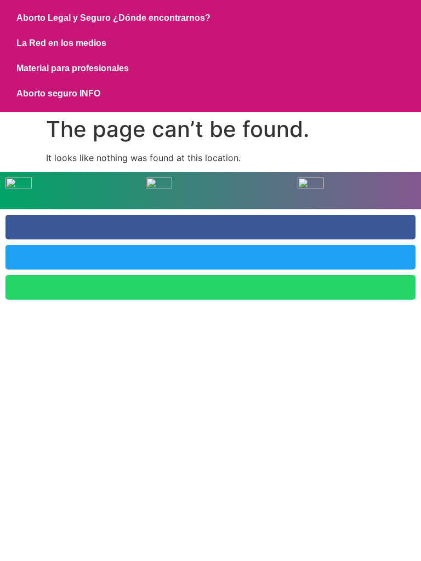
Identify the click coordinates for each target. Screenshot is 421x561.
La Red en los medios (61, 43)
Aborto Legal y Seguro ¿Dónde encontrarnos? (113, 17)
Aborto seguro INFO (58, 93)
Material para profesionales (72, 68)
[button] (210, 227)
